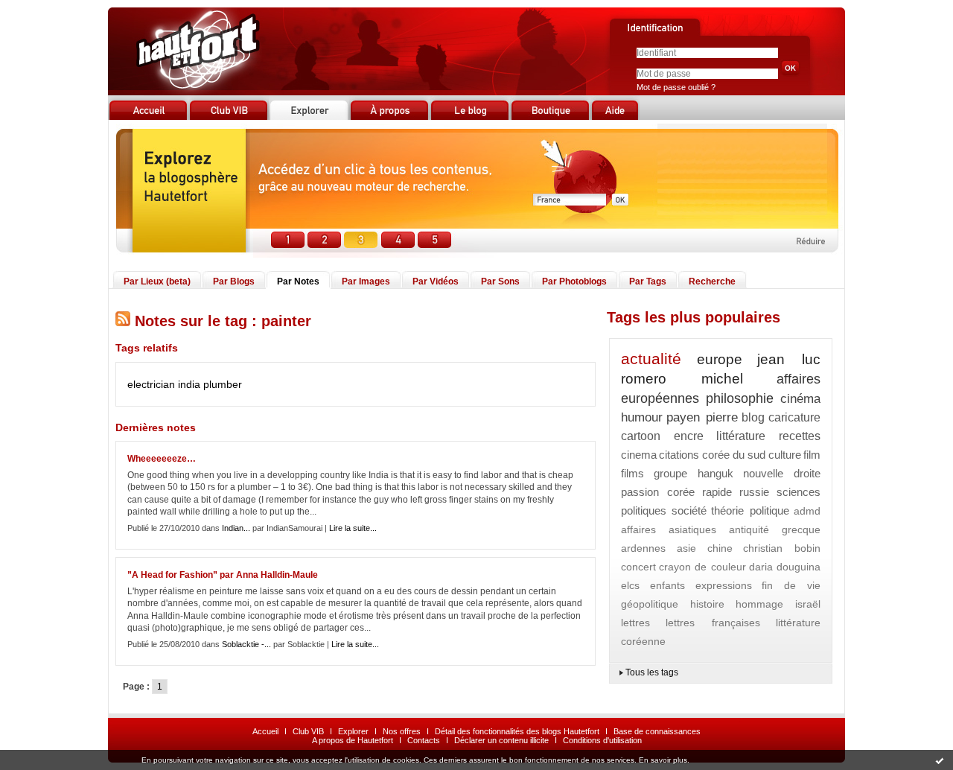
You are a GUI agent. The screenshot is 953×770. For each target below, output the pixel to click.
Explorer (353, 731)
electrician (151, 384)
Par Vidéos (435, 281)
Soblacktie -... (246, 644)
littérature (740, 436)
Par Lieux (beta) (157, 281)
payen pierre (701, 417)
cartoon (640, 436)
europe (719, 359)
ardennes (643, 548)
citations (679, 454)
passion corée (658, 492)
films (632, 473)
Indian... (236, 528)
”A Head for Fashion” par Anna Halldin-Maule (222, 575)
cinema (639, 454)
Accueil (265, 731)
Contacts (423, 740)
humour (642, 417)
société (689, 510)
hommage (759, 604)
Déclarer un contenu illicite (501, 740)
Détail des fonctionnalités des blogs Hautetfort (517, 731)
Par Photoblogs (574, 281)
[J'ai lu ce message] (940, 760)
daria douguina (784, 567)
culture (784, 454)
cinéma (800, 399)
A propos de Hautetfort (352, 740)
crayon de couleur (702, 567)
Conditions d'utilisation (602, 740)
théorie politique (750, 510)
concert (638, 567)
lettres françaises (712, 623)
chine (720, 548)
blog (753, 417)
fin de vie (791, 585)
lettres (635, 623)
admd (807, 511)
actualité (651, 358)
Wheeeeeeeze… (161, 459)
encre (689, 436)
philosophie (740, 398)
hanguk (715, 473)
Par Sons (500, 281)
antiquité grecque (774, 529)
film (811, 454)
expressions (723, 585)
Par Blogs (234, 281)
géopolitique (649, 604)
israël (807, 604)
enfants (667, 585)
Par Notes (298, 281)
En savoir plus (663, 760)
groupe (670, 473)
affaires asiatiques (668, 529)
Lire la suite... (353, 528)
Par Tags (647, 281)
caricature (794, 417)
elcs (630, 585)
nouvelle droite (781, 473)
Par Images (366, 281)
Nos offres (402, 731)
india (189, 384)
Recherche (712, 281)
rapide (717, 492)
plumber (222, 384)
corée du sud (734, 454)
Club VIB (308, 731)
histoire (707, 604)
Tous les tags (651, 672)
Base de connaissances (657, 731)
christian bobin (781, 548)
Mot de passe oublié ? (676, 87)
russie (754, 492)
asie (686, 548)
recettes (799, 436)
